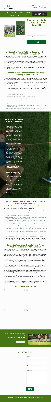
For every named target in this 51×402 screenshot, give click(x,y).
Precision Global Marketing (38, 397)
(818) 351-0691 (12, 1)
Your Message (29, 370)
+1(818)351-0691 (21, 341)
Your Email (28, 361)
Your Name (28, 356)
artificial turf (40, 78)
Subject (27, 365)
